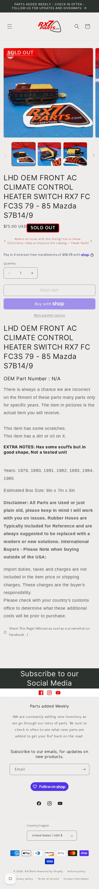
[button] (9, 26)
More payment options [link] (49, 315)
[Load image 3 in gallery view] (75, 154)
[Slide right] (93, 155)
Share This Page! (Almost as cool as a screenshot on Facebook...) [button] (49, 632)
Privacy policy (24, 878)
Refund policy (77, 871)
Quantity (10, 263)
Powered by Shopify (50, 871)
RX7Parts (30, 871)
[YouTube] (58, 692)
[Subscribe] (84, 769)
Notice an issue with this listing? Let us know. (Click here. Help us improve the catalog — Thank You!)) (48, 241)
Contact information (76, 878)
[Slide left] (5, 155)
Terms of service (48, 878)
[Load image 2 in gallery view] (49, 154)
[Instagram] (49, 692)
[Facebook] (41, 692)
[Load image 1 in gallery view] (23, 154)
